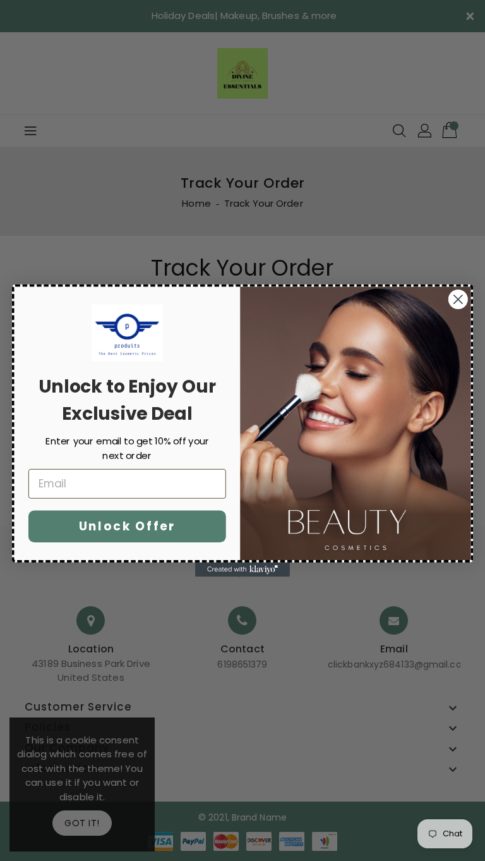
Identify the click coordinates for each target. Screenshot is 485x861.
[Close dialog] (458, 299)
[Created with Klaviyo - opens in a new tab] (242, 570)
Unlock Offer (127, 526)
